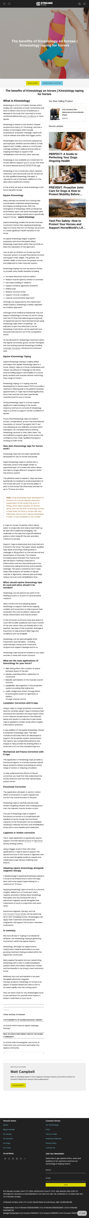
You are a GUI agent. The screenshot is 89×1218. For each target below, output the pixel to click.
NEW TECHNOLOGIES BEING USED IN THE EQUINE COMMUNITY (23, 1035)
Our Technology (52, 1125)
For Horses (7, 1134)
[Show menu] (4, 3)
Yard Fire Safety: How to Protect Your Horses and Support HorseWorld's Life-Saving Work (67, 224)
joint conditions (29, 116)
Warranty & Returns (53, 1138)
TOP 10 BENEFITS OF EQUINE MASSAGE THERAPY (23, 1020)
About (5, 1125)
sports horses (29, 162)
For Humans (8, 1138)
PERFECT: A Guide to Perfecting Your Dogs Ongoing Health (63, 157)
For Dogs (6, 1143)
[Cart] (84, 3)
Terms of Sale (51, 1134)
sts (11, 348)
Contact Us (50, 1148)
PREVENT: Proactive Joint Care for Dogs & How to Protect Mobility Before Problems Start (66, 191)
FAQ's (48, 1129)
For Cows (7, 1148)
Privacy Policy (51, 1143)
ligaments (38, 840)
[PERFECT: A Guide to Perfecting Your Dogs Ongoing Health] (67, 141)
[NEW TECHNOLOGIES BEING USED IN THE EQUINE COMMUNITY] (23, 1031)
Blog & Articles (9, 1129)
